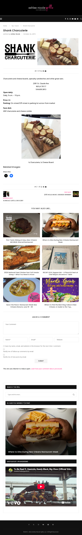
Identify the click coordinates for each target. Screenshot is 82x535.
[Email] (75, 19)
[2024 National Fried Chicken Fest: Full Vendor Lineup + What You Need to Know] (21, 257)
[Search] (81, 19)
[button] (7, 431)
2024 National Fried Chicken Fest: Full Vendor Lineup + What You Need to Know (21, 273)
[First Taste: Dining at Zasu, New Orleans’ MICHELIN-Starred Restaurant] (21, 225)
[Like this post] (37, 71)
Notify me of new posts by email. (14, 357)
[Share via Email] (45, 71)
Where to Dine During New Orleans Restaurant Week (60, 241)
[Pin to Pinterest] (43, 71)
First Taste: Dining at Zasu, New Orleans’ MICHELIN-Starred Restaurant (21, 241)
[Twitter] (67, 19)
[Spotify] (77, 19)
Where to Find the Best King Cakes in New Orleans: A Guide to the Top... (60, 306)
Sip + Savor (15, 26)
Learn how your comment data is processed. (46, 369)
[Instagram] (70, 19)
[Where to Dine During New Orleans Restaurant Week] (60, 225)
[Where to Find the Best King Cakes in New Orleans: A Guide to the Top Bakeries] (60, 290)
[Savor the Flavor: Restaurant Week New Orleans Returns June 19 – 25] (21, 290)
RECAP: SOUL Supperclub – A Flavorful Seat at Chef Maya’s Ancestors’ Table (60, 273)
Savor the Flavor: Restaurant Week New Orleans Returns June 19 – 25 (21, 306)
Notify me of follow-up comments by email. (18, 351)
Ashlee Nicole (15, 34)
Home (5, 26)
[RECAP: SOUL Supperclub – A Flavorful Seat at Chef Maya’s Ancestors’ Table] (60, 257)
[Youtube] (72, 19)
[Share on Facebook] (39, 187)
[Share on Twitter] (41, 71)
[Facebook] (65, 19)
